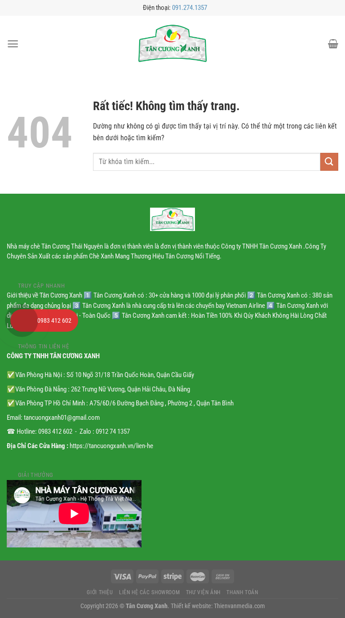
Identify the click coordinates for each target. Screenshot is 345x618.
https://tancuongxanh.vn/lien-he (111, 446)
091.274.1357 (189, 8)
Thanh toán (242, 592)
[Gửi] (329, 161)
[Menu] (13, 44)
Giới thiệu (100, 592)
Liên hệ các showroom (149, 592)
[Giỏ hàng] (333, 43)
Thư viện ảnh (203, 592)
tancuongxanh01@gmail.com (62, 417)
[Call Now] (21, 320)
